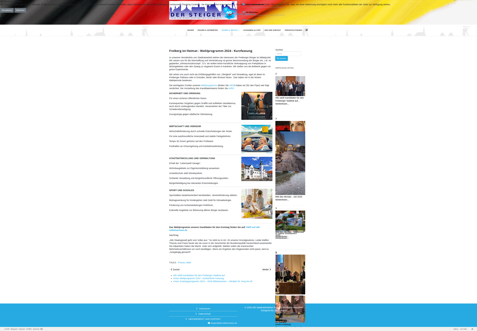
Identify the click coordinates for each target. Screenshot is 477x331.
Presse (181, 262)
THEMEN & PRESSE (229, 30)
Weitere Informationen (232, 14)
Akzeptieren (7, 10)
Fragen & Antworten (208, 30)
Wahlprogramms (209, 85)
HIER (232, 85)
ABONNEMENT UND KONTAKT (204, 319)
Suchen (279, 50)
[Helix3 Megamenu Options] (307, 30)
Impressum (204, 308)
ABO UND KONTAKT (272, 30)
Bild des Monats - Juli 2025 (288, 196)
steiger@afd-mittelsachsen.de (224, 323)
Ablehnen (20, 10)
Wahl (188, 262)
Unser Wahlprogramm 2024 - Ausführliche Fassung (198, 278)
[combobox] (288, 53)
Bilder (191, 30)
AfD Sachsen (249, 20)
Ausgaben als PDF (252, 30)
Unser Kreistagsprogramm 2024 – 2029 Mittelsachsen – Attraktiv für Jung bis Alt (212, 281)
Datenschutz (204, 314)
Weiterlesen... (282, 104)
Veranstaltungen (293, 30)
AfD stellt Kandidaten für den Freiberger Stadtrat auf (199, 275)
